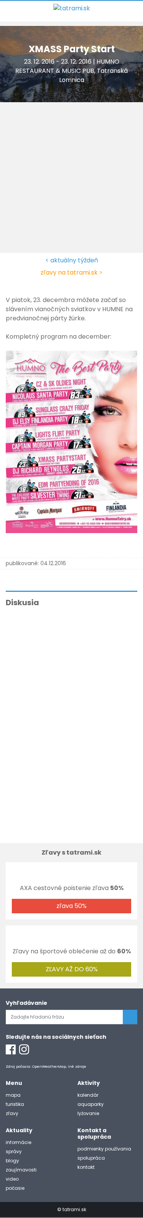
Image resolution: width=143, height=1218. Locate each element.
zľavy (12, 1113)
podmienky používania (104, 1149)
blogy (12, 1160)
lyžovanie (88, 1113)
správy (14, 1151)
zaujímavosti (21, 1170)
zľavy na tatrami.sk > (71, 272)
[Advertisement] (71, 177)
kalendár (87, 1095)
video (12, 1179)
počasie (15, 1188)
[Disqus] (71, 717)
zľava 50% (71, 905)
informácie (18, 1142)
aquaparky (90, 1104)
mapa (13, 1095)
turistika (15, 1104)
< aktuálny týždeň (71, 260)
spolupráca (91, 1158)
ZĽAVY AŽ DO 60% (72, 969)
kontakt (86, 1167)
